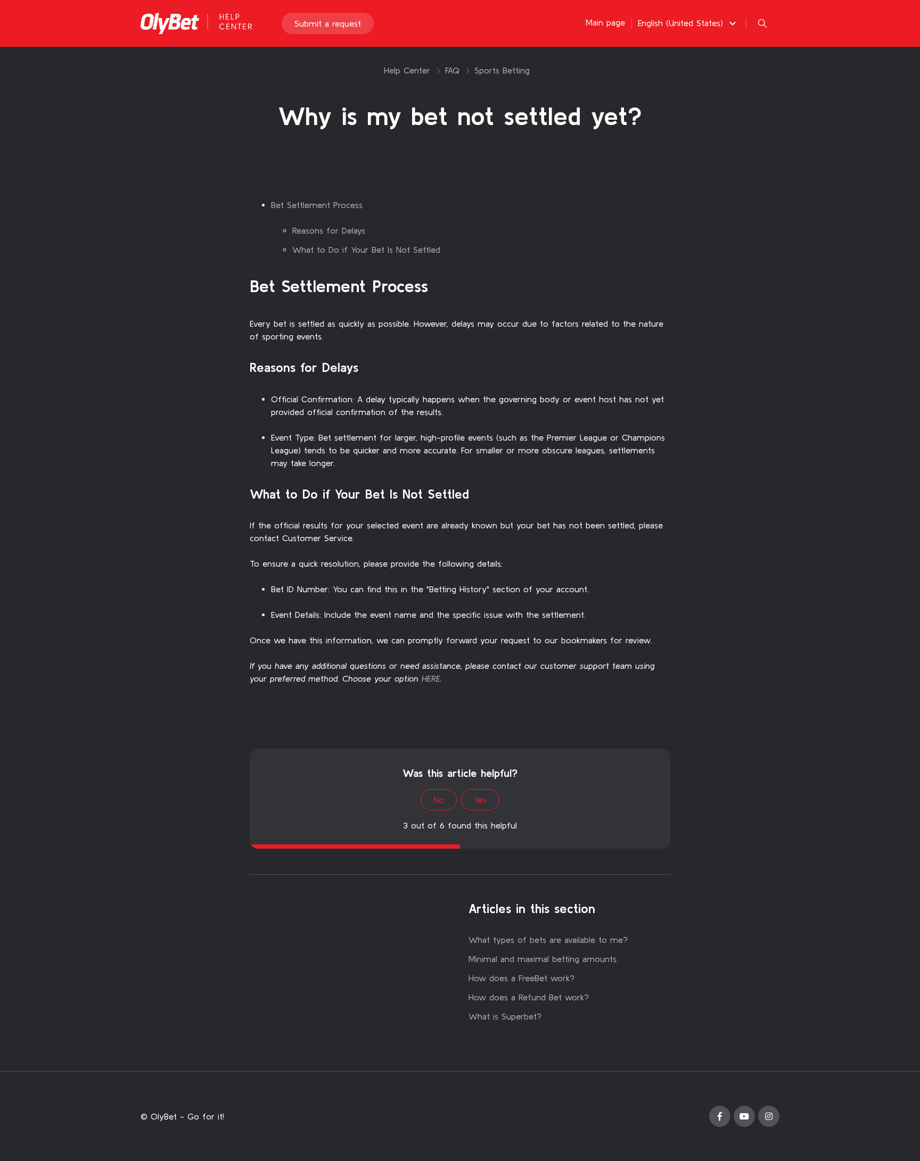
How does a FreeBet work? (521, 978)
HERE (431, 678)
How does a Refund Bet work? (529, 997)
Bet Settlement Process (317, 205)
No (438, 800)
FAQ (452, 70)
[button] (688, 23)
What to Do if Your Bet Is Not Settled (366, 249)
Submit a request (327, 23)
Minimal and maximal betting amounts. (543, 959)
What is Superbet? (505, 1016)
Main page (605, 22)
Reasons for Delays (328, 230)
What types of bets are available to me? (548, 939)
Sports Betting (502, 70)
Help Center (407, 70)
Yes (480, 800)
